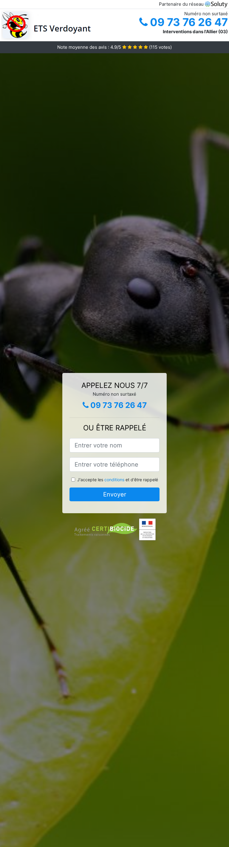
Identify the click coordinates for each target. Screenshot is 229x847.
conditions (114, 479)
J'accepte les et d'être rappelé (117, 479)
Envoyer (114, 494)
